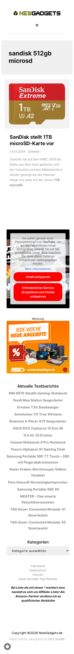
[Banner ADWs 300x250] (38, 347)
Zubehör (33, 151)
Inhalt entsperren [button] (38, 277)
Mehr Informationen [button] (38, 269)
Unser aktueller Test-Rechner (38, 579)
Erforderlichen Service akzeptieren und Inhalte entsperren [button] (37, 292)
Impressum (38, 566)
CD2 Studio (56, 639)
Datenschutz (37, 570)
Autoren (38, 574)
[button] (7, 646)
